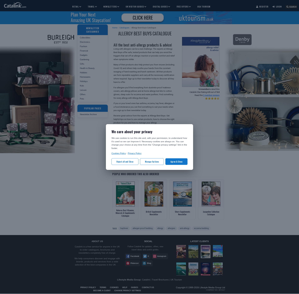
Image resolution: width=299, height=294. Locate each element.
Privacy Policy (134, 153)
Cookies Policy (119, 153)
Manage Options (152, 161)
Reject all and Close (124, 161)
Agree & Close (177, 161)
